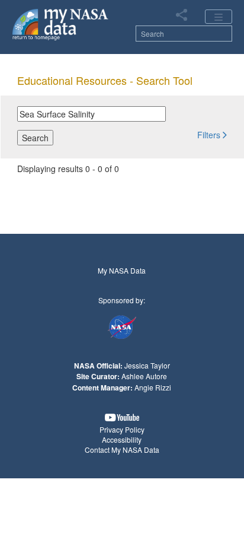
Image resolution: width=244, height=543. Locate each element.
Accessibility (122, 439)
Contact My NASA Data (122, 449)
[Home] (60, 24)
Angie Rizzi (152, 387)
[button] (212, 134)
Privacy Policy (122, 429)
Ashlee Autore (144, 376)
